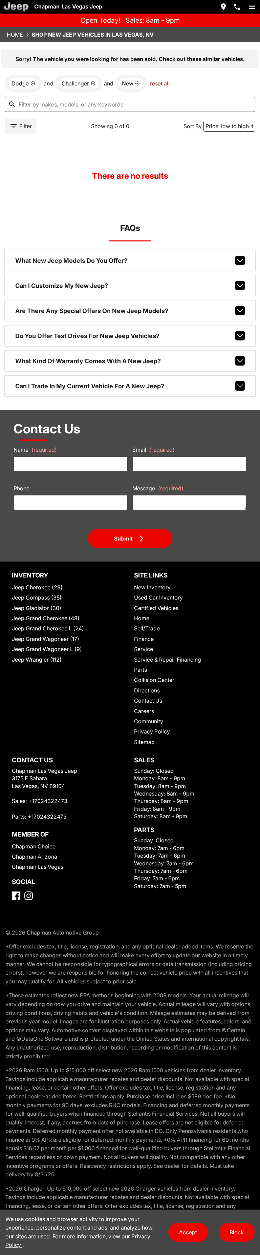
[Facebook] (16, 895)
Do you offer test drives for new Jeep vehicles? (87, 335)
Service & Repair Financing (167, 659)
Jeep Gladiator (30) (36, 608)
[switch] (252, 7)
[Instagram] (28, 895)
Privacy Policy (152, 731)
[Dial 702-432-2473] (237, 7)
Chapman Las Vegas (37, 866)
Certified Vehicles (156, 608)
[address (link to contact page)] (223, 7)
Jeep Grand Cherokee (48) (46, 618)
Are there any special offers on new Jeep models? (91, 310)
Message (157, 488)
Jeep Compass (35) (37, 597)
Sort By (192, 126)
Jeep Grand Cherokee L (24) (48, 628)
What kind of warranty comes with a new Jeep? (88, 361)
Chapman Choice (34, 846)
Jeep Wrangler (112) (37, 659)
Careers (144, 711)
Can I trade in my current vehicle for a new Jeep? (89, 386)
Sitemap (144, 742)
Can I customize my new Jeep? (61, 285)
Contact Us (148, 700)
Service (143, 649)
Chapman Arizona (34, 856)
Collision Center (154, 679)
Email (153, 449)
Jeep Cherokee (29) (37, 587)
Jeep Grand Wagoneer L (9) (47, 649)
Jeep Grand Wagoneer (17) (45, 638)
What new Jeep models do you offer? (71, 260)
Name (35, 449)
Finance (144, 638)
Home (15, 34)
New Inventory (152, 587)
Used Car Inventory (158, 597)
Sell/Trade (147, 628)
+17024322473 (47, 801)
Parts (140, 669)
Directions (147, 690)
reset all (160, 83)
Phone (21, 488)
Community (148, 721)
